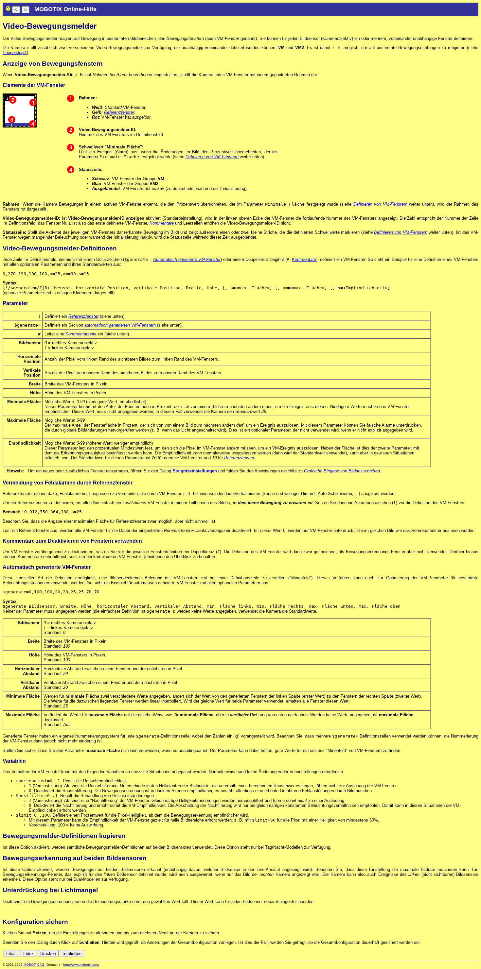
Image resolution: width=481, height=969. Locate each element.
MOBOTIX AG (34, 964)
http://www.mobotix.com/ (81, 964)
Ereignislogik (15, 52)
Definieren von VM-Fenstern (212, 156)
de (468, 953)
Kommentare (162, 223)
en (475, 953)
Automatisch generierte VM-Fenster (187, 259)
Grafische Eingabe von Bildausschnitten (342, 470)
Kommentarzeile (80, 334)
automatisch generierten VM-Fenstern (120, 325)
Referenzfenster (119, 112)
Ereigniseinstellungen (194, 470)
